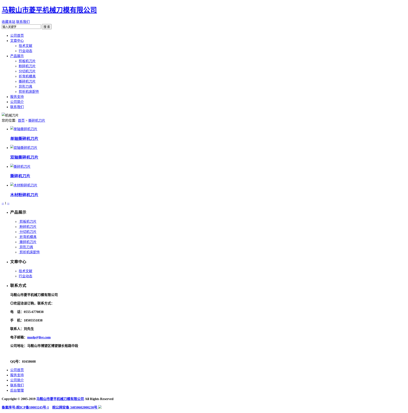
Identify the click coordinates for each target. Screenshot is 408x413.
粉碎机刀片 (28, 226)
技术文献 (25, 271)
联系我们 (23, 22)
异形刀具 (26, 247)
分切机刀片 (28, 232)
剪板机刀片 (28, 221)
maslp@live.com (39, 337)
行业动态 (25, 276)
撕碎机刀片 (36, 120)
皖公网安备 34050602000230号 (75, 407)
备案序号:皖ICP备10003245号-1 (25, 407)
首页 (21, 120)
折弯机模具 (28, 237)
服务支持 (17, 375)
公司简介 (17, 380)
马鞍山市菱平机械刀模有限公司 (49, 10)
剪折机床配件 (29, 252)
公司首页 (17, 370)
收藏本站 (8, 22)
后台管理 (17, 390)
